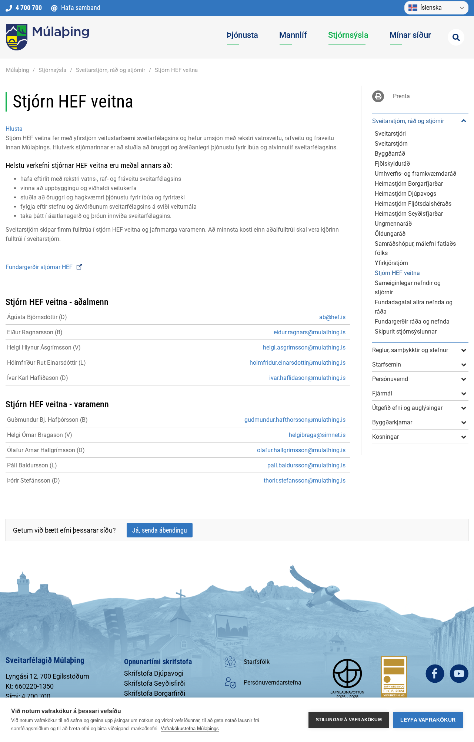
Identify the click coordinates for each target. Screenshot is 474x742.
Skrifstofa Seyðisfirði (155, 683)
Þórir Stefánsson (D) (33, 480)
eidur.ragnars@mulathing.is (310, 332)
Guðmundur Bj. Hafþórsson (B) (47, 419)
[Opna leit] (456, 37)
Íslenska (431, 7)
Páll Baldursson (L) (32, 465)
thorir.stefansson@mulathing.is (305, 480)
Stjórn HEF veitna (176, 70)
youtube (459, 673)
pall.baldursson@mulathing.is (306, 465)
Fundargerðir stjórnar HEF (40, 267)
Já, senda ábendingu (159, 530)
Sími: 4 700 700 (28, 696)
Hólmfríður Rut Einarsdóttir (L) (46, 362)
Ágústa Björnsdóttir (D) (37, 317)
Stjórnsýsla (52, 70)
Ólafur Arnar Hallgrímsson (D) (46, 450)
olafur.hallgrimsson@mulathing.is (301, 450)
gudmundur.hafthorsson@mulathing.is (295, 419)
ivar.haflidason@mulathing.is (307, 377)
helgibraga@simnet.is (317, 434)
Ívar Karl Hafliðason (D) (37, 377)
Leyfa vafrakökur (427, 720)
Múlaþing (17, 70)
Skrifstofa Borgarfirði (154, 693)
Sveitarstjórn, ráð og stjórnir (110, 70)
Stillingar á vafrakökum (349, 719)
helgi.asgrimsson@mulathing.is (304, 347)
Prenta (401, 96)
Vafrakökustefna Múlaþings (190, 728)
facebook (434, 673)
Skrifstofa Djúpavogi (153, 673)
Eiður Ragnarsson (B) (35, 332)
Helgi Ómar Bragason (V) (39, 434)
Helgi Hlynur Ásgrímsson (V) (44, 347)
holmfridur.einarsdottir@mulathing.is (298, 362)
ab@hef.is (332, 317)
